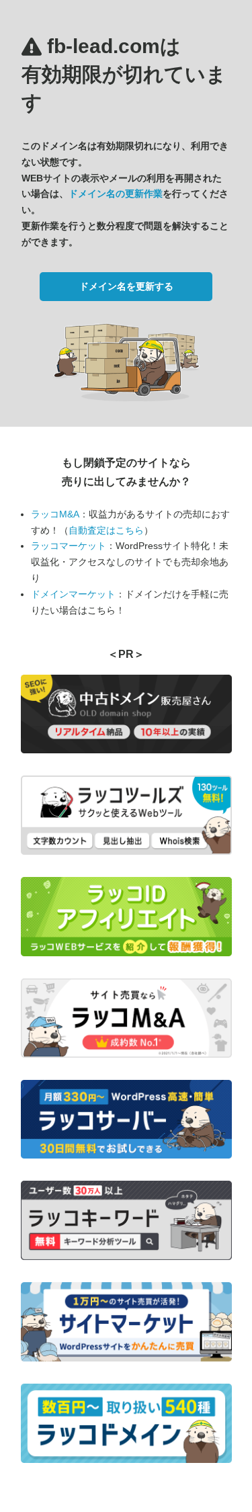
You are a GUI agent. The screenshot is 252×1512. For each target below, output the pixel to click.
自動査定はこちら (106, 530)
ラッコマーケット (68, 545)
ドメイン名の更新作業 (116, 193)
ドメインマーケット (73, 594)
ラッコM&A (55, 514)
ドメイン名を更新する (126, 286)
